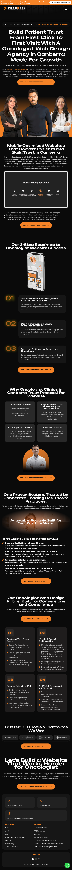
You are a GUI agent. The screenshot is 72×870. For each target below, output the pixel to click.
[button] (65, 8)
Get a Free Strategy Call (34, 581)
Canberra (11, 24)
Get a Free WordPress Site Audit (34, 370)
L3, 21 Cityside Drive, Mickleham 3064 (20, 818)
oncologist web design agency (16, 70)
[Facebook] (33, 859)
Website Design (23, 24)
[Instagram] (38, 859)
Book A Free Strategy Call (34, 225)
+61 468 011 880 (45, 805)
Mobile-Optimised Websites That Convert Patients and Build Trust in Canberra (36, 149)
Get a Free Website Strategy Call (34, 82)
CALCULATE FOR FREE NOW (60, 2)
